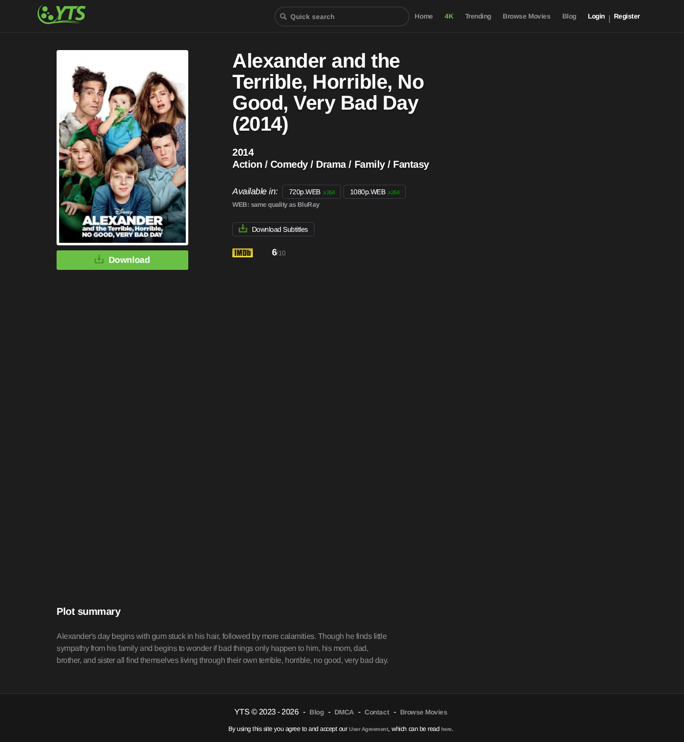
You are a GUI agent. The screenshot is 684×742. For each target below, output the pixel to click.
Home (424, 16)
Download (129, 260)
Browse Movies (526, 16)
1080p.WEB (375, 192)
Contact (377, 712)
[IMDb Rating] (251, 253)
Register (627, 16)
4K (449, 16)
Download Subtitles (280, 229)
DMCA (344, 712)
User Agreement (368, 729)
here (446, 729)
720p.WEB (311, 192)
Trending (478, 16)
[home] (67, 13)
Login (596, 16)
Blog (569, 16)
